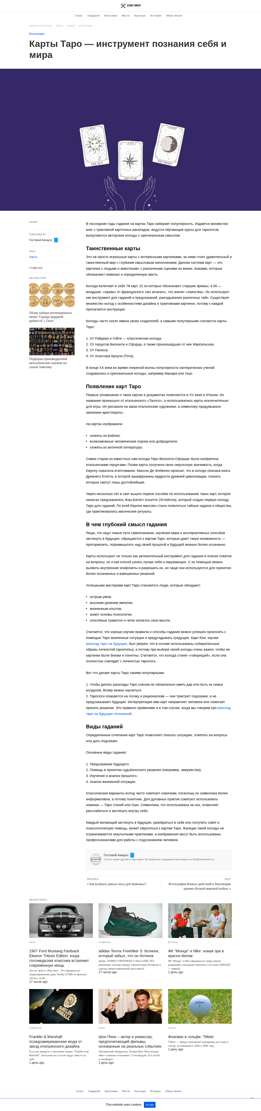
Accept (150, 1104)
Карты (33, 256)
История (156, 15)
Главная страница (40, 26)
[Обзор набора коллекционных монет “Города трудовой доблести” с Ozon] (52, 295)
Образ (59, 26)
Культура (140, 15)
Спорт (79, 15)
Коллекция (85, 26)
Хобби (71, 26)
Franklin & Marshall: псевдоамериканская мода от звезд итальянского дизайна (55, 1041)
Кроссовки (110, 15)
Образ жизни (174, 15)
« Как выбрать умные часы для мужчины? (116, 884)
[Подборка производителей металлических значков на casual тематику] (52, 341)
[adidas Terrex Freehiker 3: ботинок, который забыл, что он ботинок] (130, 920)
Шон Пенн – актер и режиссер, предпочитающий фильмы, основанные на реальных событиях (130, 1041)
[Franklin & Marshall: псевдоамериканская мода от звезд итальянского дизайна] (61, 1006)
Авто (32, 942)
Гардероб (94, 15)
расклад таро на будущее (106, 644)
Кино (102, 1028)
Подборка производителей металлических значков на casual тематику (48, 363)
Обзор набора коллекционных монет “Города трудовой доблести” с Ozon (50, 317)
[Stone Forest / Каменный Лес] (131, 5)
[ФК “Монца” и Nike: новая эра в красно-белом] (200, 920)
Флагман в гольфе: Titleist (191, 1037)
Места (126, 15)
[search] (230, 6)
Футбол (173, 942)
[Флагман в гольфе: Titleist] (200, 1006)
